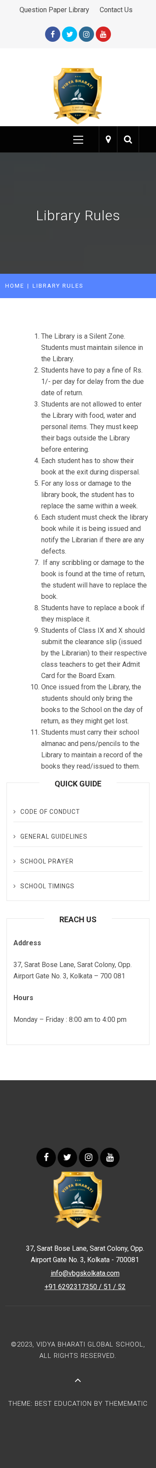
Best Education (64, 1404)
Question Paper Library (54, 10)
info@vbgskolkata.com (85, 1273)
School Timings (47, 886)
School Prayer (47, 861)
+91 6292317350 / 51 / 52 (85, 1287)
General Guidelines (54, 836)
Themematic (126, 1404)
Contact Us (116, 10)
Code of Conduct (50, 811)
